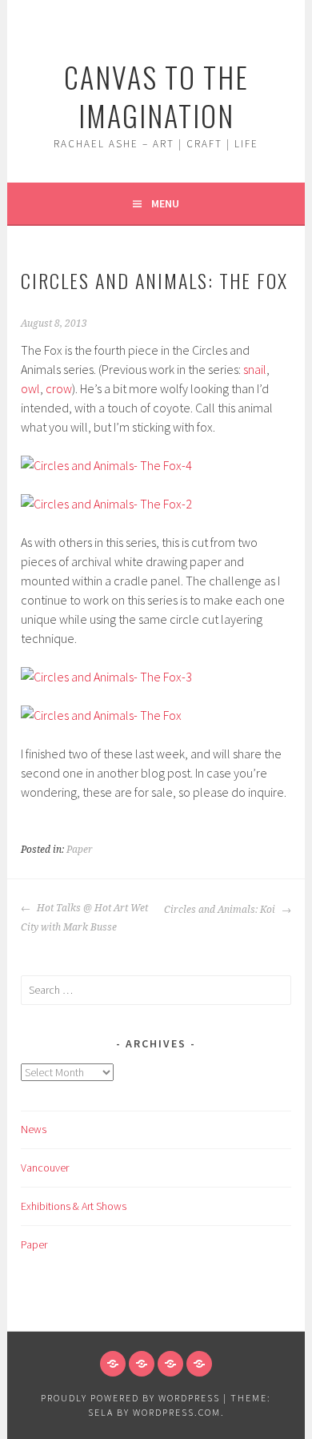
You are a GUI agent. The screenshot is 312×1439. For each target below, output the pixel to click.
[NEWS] (113, 1364)
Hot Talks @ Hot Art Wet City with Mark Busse (84, 917)
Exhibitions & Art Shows (73, 1206)
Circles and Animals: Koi (221, 909)
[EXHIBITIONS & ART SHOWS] (170, 1364)
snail (254, 369)
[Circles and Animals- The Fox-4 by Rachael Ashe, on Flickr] (106, 465)
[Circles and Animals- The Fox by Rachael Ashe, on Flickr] (101, 715)
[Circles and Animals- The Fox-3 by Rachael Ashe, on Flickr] (106, 677)
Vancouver (45, 1167)
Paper (79, 849)
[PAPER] (199, 1364)
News (33, 1129)
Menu (165, 203)
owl (30, 388)
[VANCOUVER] (141, 1364)
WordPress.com (177, 1412)
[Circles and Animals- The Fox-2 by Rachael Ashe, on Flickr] (106, 504)
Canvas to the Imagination (156, 95)
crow (59, 388)
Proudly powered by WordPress (130, 1398)
